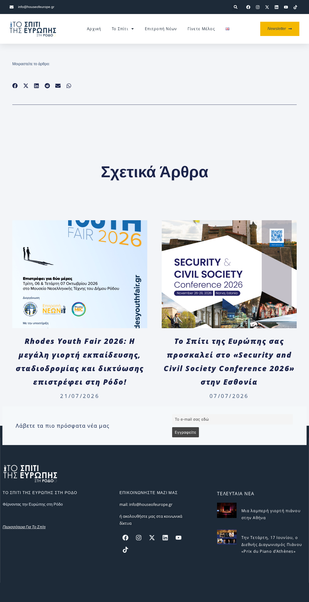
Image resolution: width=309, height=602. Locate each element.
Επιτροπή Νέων (161, 28)
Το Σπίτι (120, 28)
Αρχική (94, 28)
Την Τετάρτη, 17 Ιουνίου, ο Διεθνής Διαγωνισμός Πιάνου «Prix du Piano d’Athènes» (271, 544)
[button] (235, 7)
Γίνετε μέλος (201, 28)
